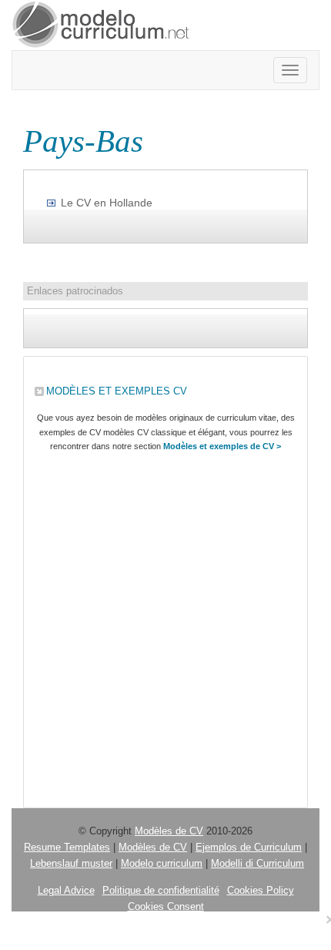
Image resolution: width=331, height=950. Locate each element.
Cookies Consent (166, 906)
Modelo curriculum (161, 863)
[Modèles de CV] (102, 25)
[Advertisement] (165, 626)
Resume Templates (67, 847)
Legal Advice (66, 890)
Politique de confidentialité (160, 890)
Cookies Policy (260, 890)
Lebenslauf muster (71, 863)
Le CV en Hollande (106, 202)
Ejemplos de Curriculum (249, 847)
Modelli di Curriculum (257, 863)
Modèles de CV (169, 831)
